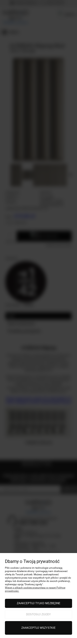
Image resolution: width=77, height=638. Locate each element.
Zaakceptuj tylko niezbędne (38, 603)
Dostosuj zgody (38, 614)
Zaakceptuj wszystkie (38, 627)
